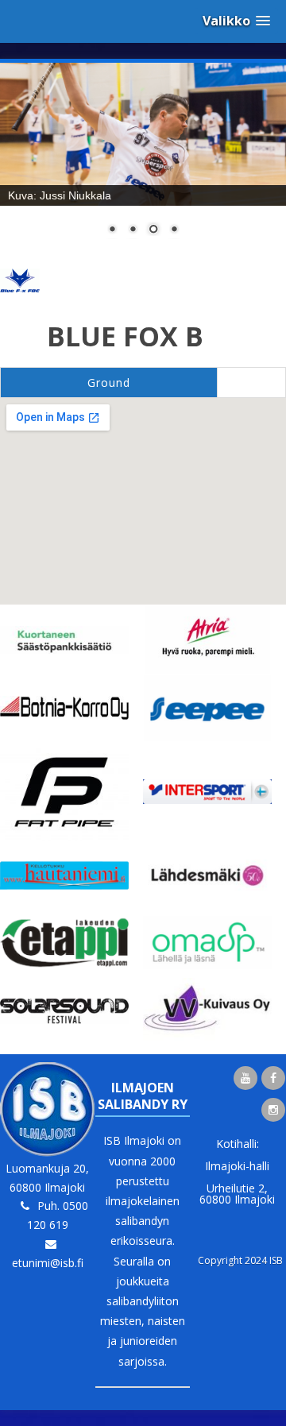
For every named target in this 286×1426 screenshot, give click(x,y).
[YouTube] (245, 1078)
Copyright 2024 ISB (240, 1260)
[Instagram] (273, 1110)
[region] (143, 159)
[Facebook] (273, 1078)
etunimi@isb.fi (47, 1262)
